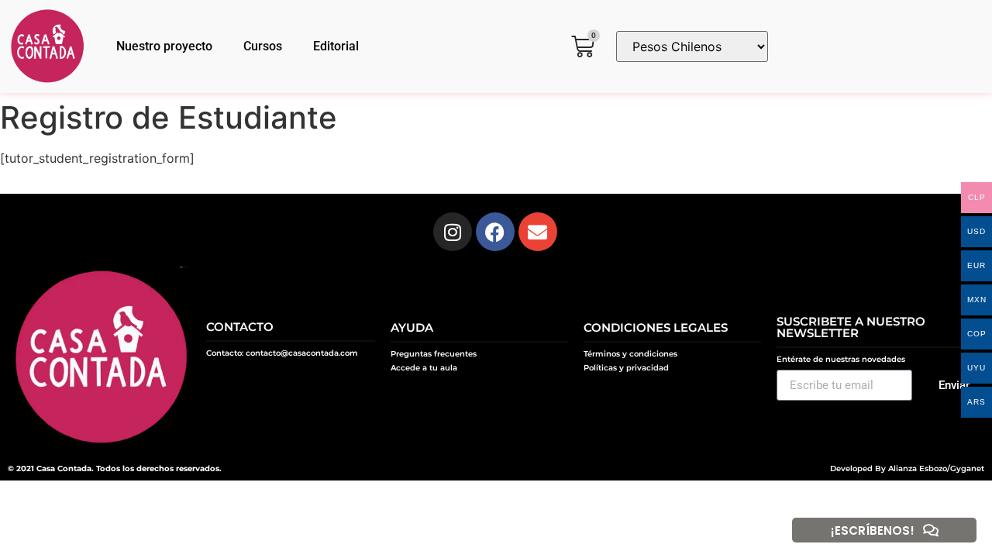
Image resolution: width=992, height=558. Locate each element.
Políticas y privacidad (626, 368)
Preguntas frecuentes (434, 354)
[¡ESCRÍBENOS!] (931, 530)
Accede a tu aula (424, 368)
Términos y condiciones (630, 354)
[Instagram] (452, 231)
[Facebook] (495, 231)
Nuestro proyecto (164, 46)
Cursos (262, 46)
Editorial (336, 46)
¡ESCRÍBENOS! (872, 530)
